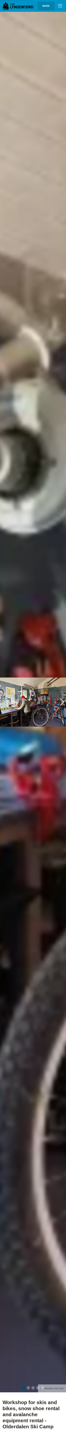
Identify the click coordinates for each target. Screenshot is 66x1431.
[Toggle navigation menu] (60, 6)
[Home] (18, 6)
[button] (23, 1387)
